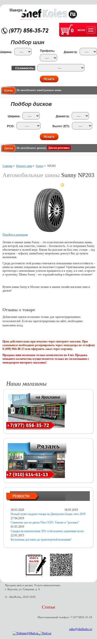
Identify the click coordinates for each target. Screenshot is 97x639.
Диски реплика (59, 148)
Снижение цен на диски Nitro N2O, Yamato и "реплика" (45, 522)
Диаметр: (71, 52)
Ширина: (14, 116)
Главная (7, 166)
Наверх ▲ (18, 10)
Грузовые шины (52, 90)
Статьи (48, 607)
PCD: (10, 126)
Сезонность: (25, 68)
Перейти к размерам (15, 234)
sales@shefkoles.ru (80, 629)
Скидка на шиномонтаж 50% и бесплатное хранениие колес (47, 531)
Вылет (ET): (61, 126)
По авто (21, 90)
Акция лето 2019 (75, 514)
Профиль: (47, 51)
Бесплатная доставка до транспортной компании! (41, 539)
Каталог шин (34, 90)
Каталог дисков (36, 148)
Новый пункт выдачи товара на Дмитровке (37, 514)
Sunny (40, 166)
